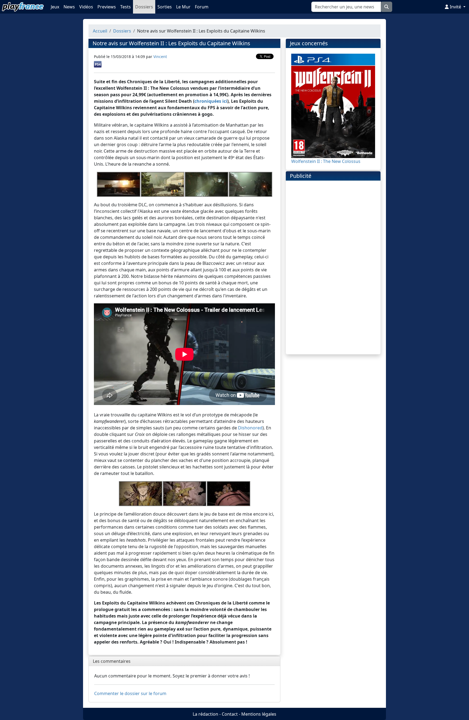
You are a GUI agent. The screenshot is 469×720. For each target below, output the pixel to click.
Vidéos (86, 7)
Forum (201, 7)
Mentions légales (258, 714)
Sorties (164, 7)
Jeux (55, 7)
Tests (125, 7)
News (69, 7)
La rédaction (205, 714)
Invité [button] (455, 7)
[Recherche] (386, 7)
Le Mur (183, 7)
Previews (106, 7)
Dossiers (144, 7)
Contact (230, 714)
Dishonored (250, 428)
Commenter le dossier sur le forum (130, 693)
